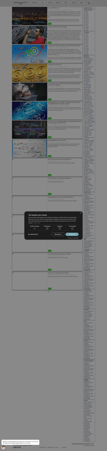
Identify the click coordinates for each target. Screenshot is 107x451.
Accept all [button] (72, 234)
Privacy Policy (36, 222)
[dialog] (53, 225)
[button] (33, 234)
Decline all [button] (58, 234)
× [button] (80, 213)
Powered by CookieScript (73, 238)
